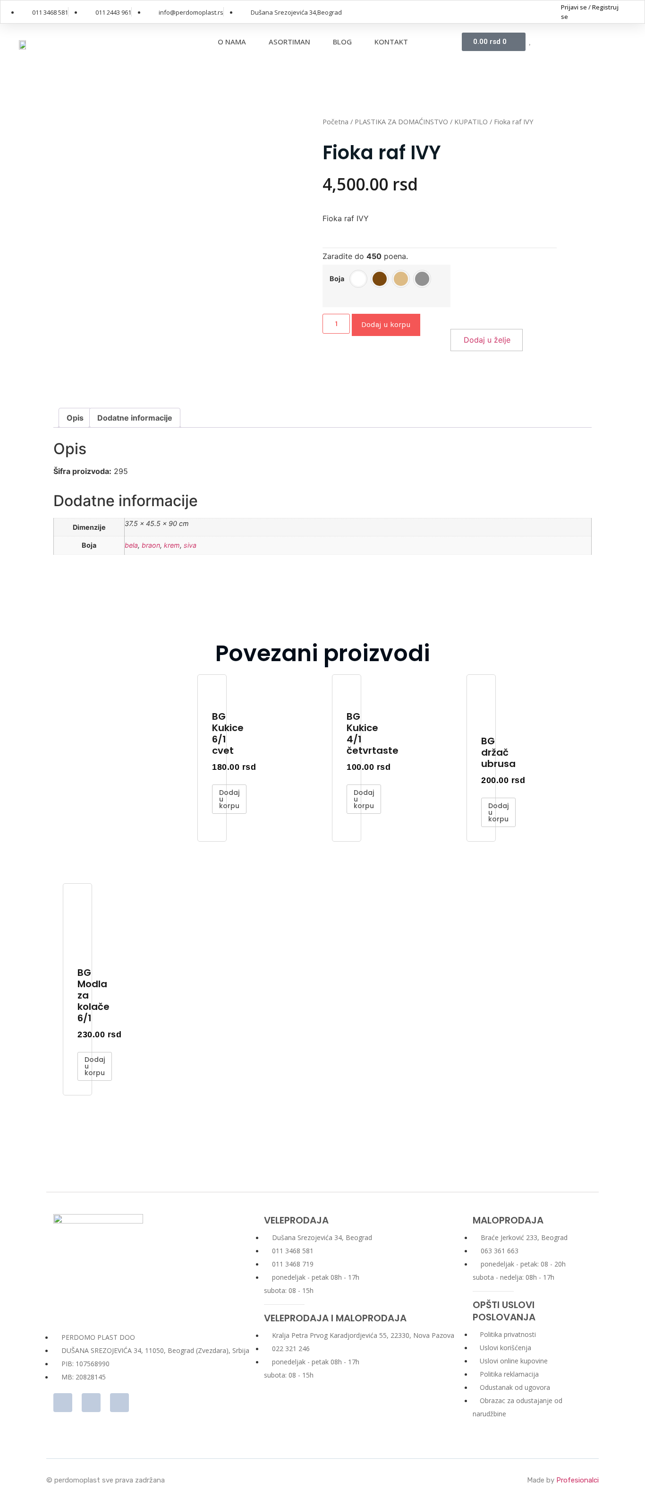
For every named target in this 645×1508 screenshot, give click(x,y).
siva (190, 545)
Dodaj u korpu (386, 324)
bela (131, 545)
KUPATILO (471, 121)
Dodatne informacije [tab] (134, 417)
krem (172, 545)
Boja (337, 279)
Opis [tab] (75, 417)
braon (151, 545)
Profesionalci (577, 1480)
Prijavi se (574, 7)
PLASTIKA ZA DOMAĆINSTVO (401, 121)
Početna (335, 121)
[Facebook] (545, 11)
